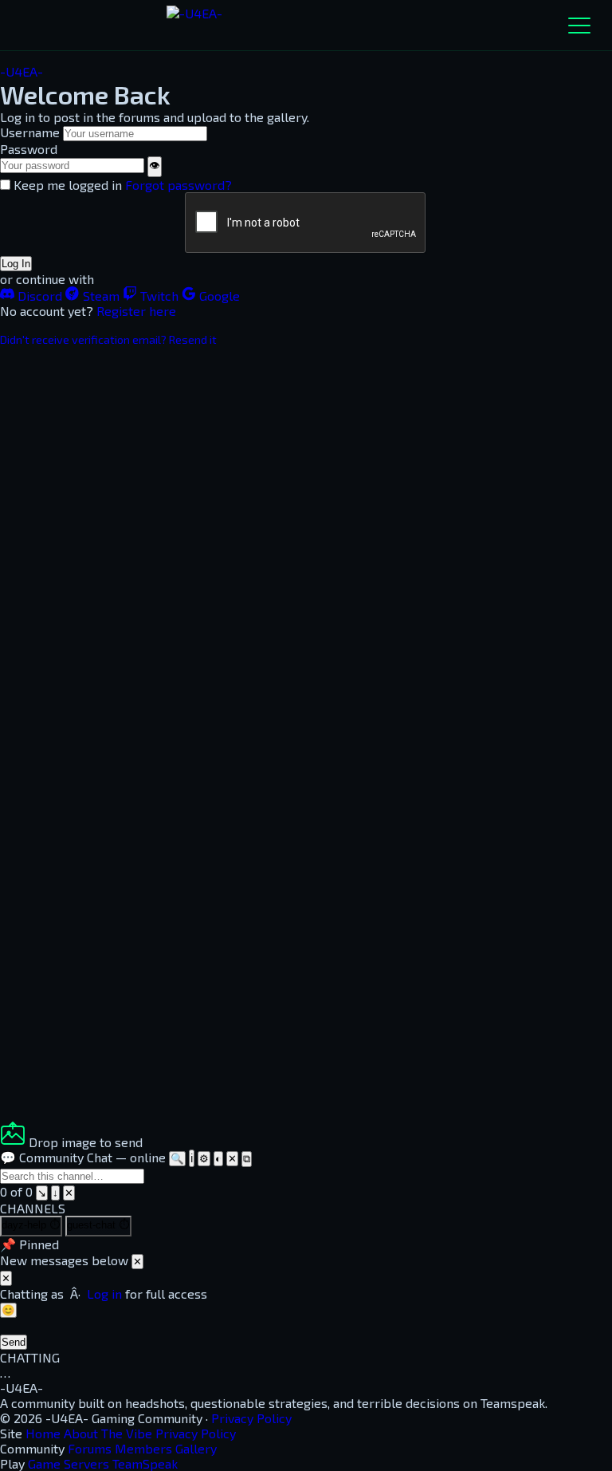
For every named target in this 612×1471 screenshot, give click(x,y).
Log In (16, 264)
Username (30, 132)
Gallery (196, 1448)
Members (143, 1448)
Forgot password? (178, 184)
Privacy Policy (251, 1418)
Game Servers (68, 1463)
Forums (90, 1448)
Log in (104, 1293)
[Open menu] (579, 25)
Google (218, 295)
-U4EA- (21, 71)
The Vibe (126, 1433)
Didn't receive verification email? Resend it (108, 339)
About (81, 1433)
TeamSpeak (145, 1463)
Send (14, 1342)
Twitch (159, 295)
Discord (39, 295)
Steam (101, 295)
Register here (136, 310)
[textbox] (306, 1325)
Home (43, 1433)
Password (28, 148)
